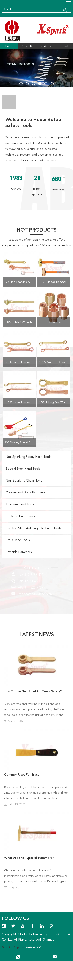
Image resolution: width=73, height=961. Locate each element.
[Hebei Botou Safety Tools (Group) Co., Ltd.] (36, 30)
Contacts (63, 46)
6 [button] (52, 83)
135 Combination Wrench (20, 362)
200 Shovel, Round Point (19, 442)
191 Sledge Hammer (53, 282)
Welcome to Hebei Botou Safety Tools (33, 123)
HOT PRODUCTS (36, 230)
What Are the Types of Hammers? (29, 858)
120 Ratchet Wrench (19, 322)
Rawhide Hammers (19, 552)
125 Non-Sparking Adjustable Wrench (20, 282)
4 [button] (39, 83)
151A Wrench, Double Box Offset (54, 362)
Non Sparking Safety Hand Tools (28, 457)
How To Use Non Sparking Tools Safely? (33, 691)
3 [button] (33, 83)
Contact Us (36, 568)
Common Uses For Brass (21, 774)
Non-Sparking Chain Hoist (24, 480)
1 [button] (21, 83)
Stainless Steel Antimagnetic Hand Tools (33, 528)
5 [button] (45, 83)
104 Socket (54, 322)
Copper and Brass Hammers (25, 492)
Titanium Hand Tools (20, 504)
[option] (36, 68)
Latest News (36, 634)
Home (9, 46)
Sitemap (49, 939)
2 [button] (27, 83)
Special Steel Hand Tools (23, 468)
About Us (27, 46)
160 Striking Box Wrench (54, 402)
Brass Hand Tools (18, 540)
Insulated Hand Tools (20, 516)
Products (45, 46)
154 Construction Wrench (20, 402)
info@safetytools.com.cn (35, 594)
